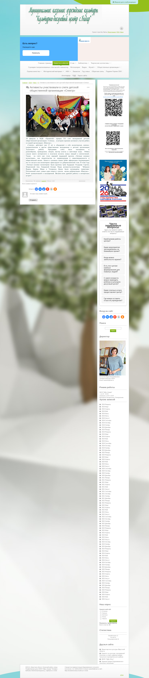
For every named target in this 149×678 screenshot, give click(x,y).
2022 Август (106, 514)
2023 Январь (106, 526)
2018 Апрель (106, 409)
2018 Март (105, 407)
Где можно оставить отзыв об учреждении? (113, 299)
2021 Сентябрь (106, 491)
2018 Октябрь (106, 423)
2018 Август (106, 418)
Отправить (33, 200)
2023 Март (105, 530)
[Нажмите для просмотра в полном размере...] (57, 136)
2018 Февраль (106, 404)
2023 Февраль (106, 528)
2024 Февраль (106, 549)
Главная (24, 82)
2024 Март (105, 551)
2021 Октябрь (106, 494)
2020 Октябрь (106, 471)
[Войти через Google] (51, 189)
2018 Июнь (105, 413)
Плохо (104, 617)
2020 (30, 82)
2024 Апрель (106, 553)
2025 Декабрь (106, 585)
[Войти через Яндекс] (47, 189)
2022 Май (105, 510)
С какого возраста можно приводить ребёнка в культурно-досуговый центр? (112, 281)
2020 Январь (106, 452)
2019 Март (105, 434)
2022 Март (105, 505)
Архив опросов (112, 623)
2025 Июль (105, 576)
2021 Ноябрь (106, 496)
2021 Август (106, 489)
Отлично (104, 611)
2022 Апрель (106, 507)
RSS (118, 32)
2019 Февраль (106, 432)
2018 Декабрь (106, 427)
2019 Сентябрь (106, 443)
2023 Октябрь (106, 542)
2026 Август (106, 599)
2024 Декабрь (106, 567)
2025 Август (106, 578)
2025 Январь (106, 569)
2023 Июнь (105, 537)
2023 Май (105, 535)
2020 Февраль (106, 455)
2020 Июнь (105, 464)
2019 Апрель (106, 436)
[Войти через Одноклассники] (55, 189)
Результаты (103, 623)
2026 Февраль (106, 590)
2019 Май (105, 439)
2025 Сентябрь (106, 581)
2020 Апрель (106, 459)
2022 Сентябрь (106, 516)
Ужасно (104, 618)
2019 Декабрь (106, 450)
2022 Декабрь (106, 523)
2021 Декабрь (106, 498)
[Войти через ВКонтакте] (40, 189)
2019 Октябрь (106, 445)
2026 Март (105, 592)
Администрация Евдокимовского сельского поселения (111, 662)
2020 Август (106, 466)
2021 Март (105, 482)
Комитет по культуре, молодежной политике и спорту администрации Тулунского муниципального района (112, 655)
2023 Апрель (106, 533)
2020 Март (105, 457)
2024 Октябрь (106, 562)
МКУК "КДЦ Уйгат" (108, 659)
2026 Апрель (106, 594)
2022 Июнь (105, 512)
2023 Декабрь (106, 546)
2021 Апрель (106, 484)
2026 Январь (106, 587)
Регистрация (112, 32)
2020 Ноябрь (106, 473)
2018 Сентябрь (106, 420)
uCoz (121, 675)
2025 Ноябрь (106, 583)
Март (35, 82)
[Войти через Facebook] (43, 189)
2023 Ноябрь (106, 544)
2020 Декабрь (106, 475)
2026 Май (105, 597)
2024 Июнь (105, 558)
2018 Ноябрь (106, 425)
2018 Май (105, 411)
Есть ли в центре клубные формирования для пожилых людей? (112, 269)
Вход (121, 32)
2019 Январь (106, 429)
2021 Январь (106, 478)
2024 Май (105, 555)
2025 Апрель (106, 574)
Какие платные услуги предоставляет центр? (113, 291)
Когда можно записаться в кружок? (112, 258)
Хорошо (104, 613)
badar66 (44, 181)
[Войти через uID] (36, 189)
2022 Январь (106, 500)
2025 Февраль (106, 571)
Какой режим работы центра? (112, 240)
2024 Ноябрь (106, 565)
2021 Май (105, 487)
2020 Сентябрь (106, 468)
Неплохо (105, 615)
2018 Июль (105, 416)
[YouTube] (121, 28)
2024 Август (106, 560)
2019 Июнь (105, 441)
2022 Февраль (106, 503)
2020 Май (105, 462)
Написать (36, 53)
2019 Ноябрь (106, 448)
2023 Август (106, 539)
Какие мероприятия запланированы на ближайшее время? (112, 249)
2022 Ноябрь (106, 521)
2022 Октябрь (106, 519)
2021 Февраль (106, 480)
